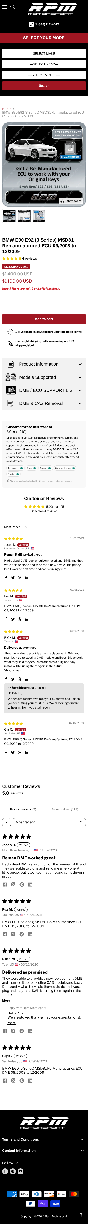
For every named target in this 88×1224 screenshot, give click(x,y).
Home (6, 109)
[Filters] (6, 822)
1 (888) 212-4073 (47, 24)
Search (44, 85)
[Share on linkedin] (30, 885)
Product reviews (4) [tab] (23, 809)
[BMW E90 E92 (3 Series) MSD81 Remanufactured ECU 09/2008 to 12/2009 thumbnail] (9, 216)
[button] (12, 258)
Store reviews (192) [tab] (65, 809)
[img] (13, 539)
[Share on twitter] (13, 885)
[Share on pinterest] (21, 885)
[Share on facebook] (4, 885)
